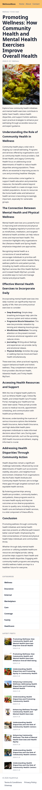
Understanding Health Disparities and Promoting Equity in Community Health (25, 671)
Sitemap (8, 785)
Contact (36, 4)
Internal (8, 595)
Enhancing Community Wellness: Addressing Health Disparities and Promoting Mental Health (25, 685)
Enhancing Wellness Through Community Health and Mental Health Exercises (25, 711)
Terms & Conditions (13, 782)
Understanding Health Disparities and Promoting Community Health (24, 699)
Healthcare (9, 626)
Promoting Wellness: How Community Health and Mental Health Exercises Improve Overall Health (23, 642)
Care (6, 607)
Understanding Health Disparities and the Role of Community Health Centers (24, 724)
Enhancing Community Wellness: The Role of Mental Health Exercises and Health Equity (25, 738)
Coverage (8, 613)
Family (7, 620)
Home (21, 4)
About (28, 4)
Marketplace (10, 601)
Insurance (8, 589)
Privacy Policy (30, 782)
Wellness (8, 582)
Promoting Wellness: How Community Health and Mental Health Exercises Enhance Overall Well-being (25, 657)
